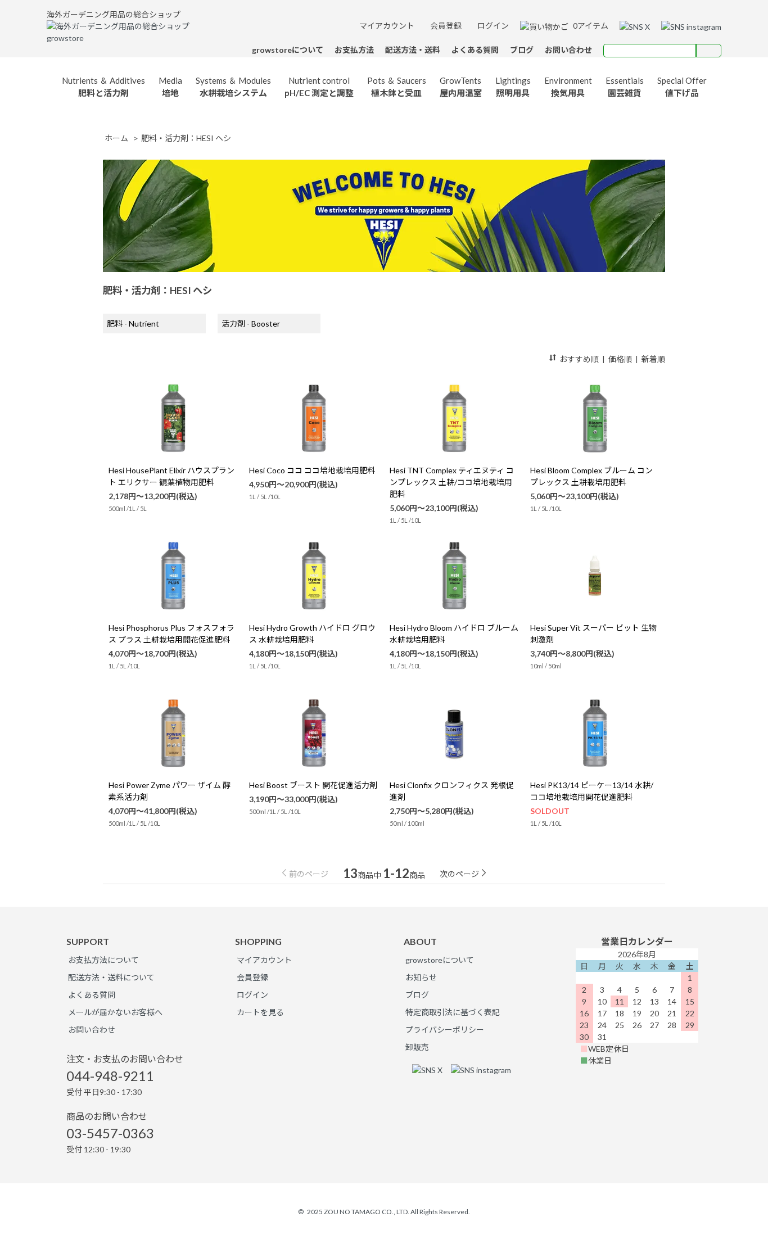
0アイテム (589, 25)
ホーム (116, 138)
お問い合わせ (91, 1029)
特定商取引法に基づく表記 (452, 1012)
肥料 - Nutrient (133, 323)
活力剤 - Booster (251, 323)
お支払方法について (103, 960)
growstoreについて (439, 960)
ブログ (417, 994)
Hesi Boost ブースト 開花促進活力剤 (313, 785)
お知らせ (421, 977)
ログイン (492, 25)
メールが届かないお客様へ (115, 1012)
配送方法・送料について (111, 977)
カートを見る (260, 1012)
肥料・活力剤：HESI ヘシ (186, 138)
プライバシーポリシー (444, 1029)
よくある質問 (91, 994)
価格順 (620, 359)
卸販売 (417, 1047)
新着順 (653, 359)
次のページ (459, 874)
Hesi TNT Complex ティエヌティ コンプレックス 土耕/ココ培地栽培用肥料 (452, 482)
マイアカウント (386, 25)
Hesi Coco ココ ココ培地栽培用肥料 (312, 470)
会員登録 (445, 25)
